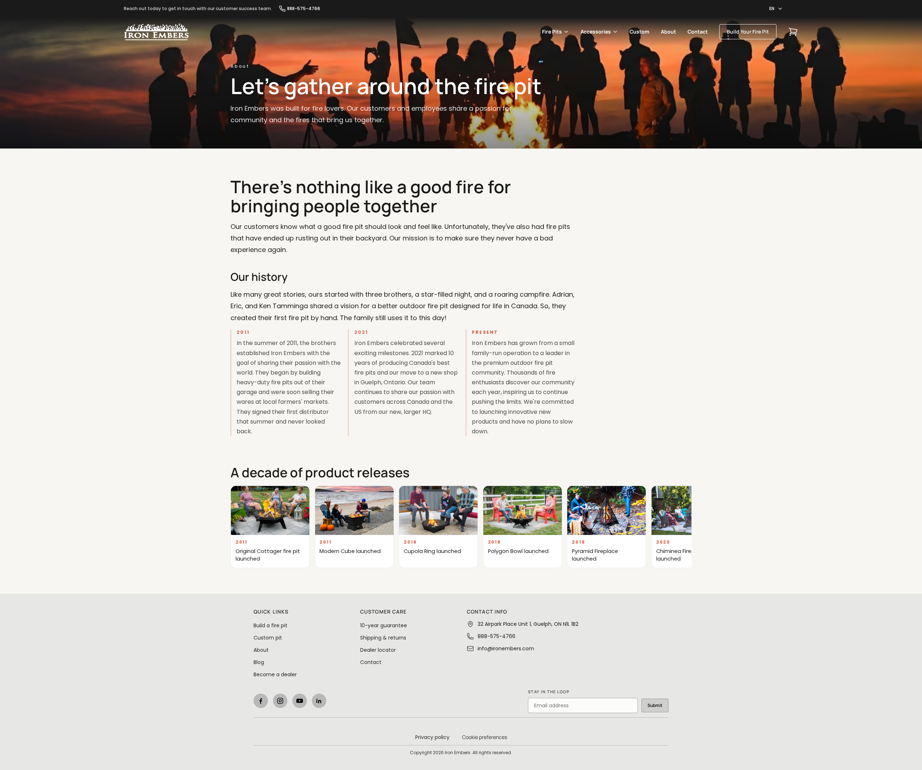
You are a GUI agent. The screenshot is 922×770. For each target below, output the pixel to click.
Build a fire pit (270, 625)
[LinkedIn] (319, 701)
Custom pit (268, 637)
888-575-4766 (303, 9)
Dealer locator (378, 650)
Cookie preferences (484, 737)
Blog (259, 662)
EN (771, 8)
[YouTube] (299, 701)
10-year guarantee (383, 625)
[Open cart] (793, 31)
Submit (655, 705)
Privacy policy (432, 737)
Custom (639, 31)
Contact (698, 31)
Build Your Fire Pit (748, 31)
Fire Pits (552, 31)
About (668, 31)
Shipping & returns (383, 637)
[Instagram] (280, 701)
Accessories (596, 31)
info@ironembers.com (506, 648)
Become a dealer (275, 674)
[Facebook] (261, 701)
